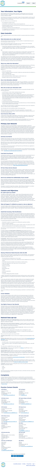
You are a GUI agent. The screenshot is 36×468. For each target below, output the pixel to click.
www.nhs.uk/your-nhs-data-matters (19, 357)
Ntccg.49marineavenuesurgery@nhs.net (10, 421)
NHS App (22, 347)
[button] (12, 456)
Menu (34, 3)
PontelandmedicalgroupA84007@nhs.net (10, 412)
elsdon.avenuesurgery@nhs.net (9, 403)
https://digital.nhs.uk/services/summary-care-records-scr (13, 150)
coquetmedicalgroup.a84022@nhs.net (27, 421)
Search (28, 3)
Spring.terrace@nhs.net (25, 412)
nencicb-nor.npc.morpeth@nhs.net (27, 446)
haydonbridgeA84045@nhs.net (26, 403)
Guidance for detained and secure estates (21, 361)
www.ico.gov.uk (4, 383)
